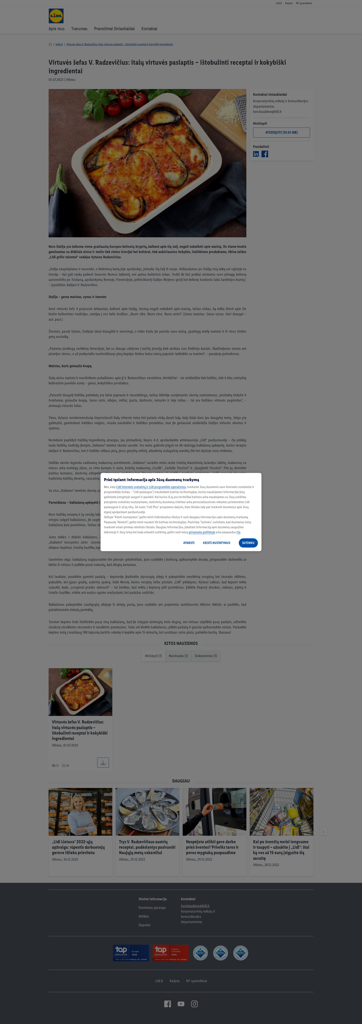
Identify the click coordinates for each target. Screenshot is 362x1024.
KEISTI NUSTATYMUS (216, 543)
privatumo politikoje (202, 532)
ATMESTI (189, 543)
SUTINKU (248, 543)
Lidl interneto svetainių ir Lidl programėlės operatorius (151, 487)
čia (238, 532)
